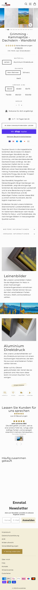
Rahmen (19, 68)
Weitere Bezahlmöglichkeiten (19, 137)
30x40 (9, 89)
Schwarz (26, 72)
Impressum (6, 532)
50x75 (27, 89)
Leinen (7, 62)
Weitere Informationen (16, 229)
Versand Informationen (16, 234)
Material (19, 58)
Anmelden (28, 520)
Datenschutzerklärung (10, 535)
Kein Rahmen (13, 72)
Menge (19, 101)
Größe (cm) (19, 85)
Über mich (6, 559)
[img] (19, 413)
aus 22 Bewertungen (19, 416)
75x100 (8, 95)
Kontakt (5, 566)
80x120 (18, 95)
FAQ (3, 563)
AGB (3, 539)
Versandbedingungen (10, 546)
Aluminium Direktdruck (23, 62)
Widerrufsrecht (8, 542)
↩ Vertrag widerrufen (12, 551)
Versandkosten (25, 51)
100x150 (28, 95)
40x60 (18, 89)
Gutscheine (6, 573)
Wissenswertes (7, 570)
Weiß (18, 78)
